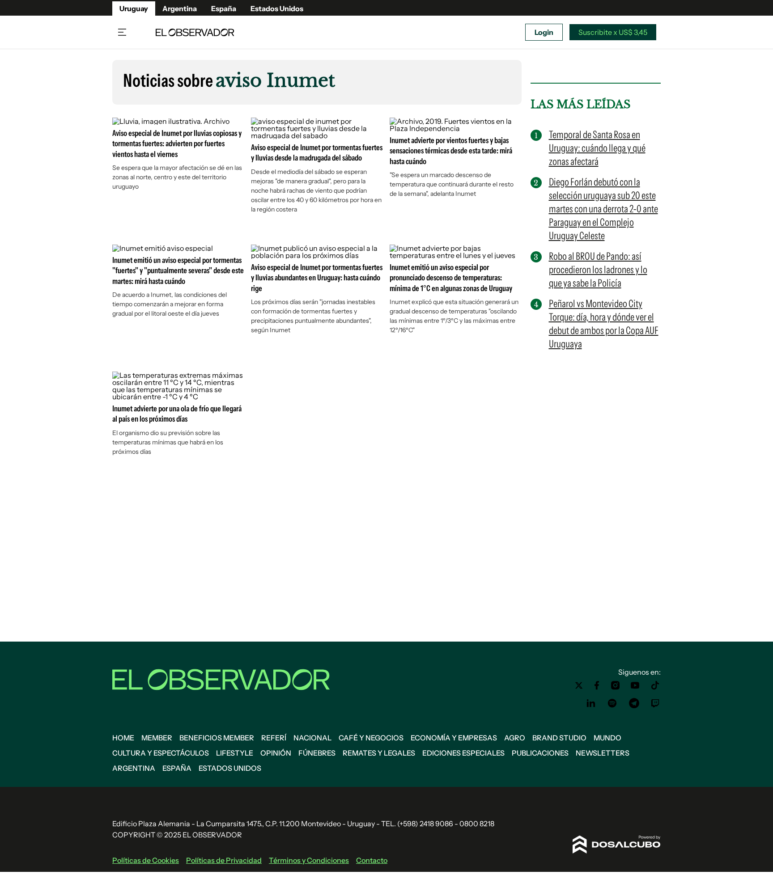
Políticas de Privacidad (224, 860)
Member (156, 737)
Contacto (371, 860)
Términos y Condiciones (309, 860)
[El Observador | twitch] (655, 703)
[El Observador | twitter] (578, 685)
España (223, 8)
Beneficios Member (216, 737)
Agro (514, 737)
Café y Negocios (371, 737)
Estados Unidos (277, 8)
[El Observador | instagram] (615, 685)
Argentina (179, 8)
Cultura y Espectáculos (160, 752)
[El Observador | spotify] (612, 703)
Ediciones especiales (463, 752)
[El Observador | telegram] (634, 703)
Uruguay (133, 8)
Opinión (275, 752)
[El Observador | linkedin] (591, 703)
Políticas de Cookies (145, 860)
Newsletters (602, 752)
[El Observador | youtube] (635, 685)
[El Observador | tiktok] (655, 685)
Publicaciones (540, 752)
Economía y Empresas (454, 737)
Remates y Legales (379, 752)
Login (544, 32)
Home (123, 737)
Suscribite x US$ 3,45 (612, 32)
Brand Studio (559, 737)
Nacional (312, 737)
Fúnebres (317, 752)
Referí (273, 737)
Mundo (607, 737)
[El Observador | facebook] (596, 685)
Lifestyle (234, 752)
